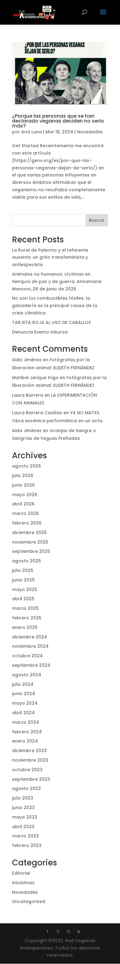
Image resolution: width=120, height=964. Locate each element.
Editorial (21, 873)
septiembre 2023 (31, 779)
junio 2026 (23, 485)
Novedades (90, 132)
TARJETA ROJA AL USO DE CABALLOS (51, 322)
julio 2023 (22, 798)
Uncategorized (28, 901)
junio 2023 (23, 807)
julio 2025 (22, 570)
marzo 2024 (25, 722)
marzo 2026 (25, 513)
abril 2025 (23, 599)
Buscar (97, 220)
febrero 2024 (27, 732)
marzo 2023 (25, 836)
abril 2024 (23, 713)
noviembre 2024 (30, 646)
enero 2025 (25, 627)
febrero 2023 (27, 845)
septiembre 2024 (31, 665)
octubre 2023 (27, 770)
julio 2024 (23, 684)
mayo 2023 (24, 817)
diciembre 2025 (29, 532)
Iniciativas (23, 883)
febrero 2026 (27, 523)
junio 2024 (23, 694)
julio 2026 (22, 475)
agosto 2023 (26, 788)
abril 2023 (23, 827)
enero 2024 (25, 741)
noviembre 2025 (30, 542)
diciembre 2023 (29, 750)
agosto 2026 (26, 466)
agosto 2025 (26, 561)
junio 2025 (23, 580)
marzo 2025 (25, 608)
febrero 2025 (27, 618)
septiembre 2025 (31, 551)
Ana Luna (31, 132)
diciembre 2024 (29, 637)
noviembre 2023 (30, 760)
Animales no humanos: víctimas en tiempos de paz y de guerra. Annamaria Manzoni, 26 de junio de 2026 (57, 281)
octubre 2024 (27, 656)
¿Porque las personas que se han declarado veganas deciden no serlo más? (58, 120)
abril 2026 (23, 504)
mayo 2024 (25, 703)
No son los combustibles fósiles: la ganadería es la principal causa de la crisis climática (54, 305)
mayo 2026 (24, 495)
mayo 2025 (24, 589)
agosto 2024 (26, 675)
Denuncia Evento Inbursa (40, 332)
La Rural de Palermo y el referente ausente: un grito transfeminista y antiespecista (50, 257)
